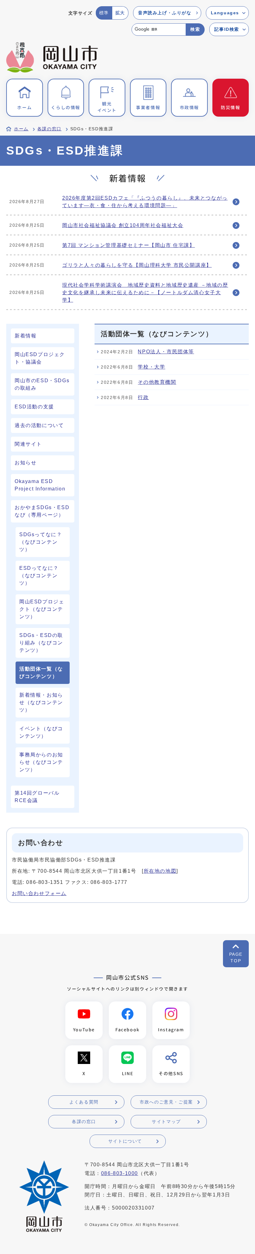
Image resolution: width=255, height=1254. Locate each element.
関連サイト (28, 444)
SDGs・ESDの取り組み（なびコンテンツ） (41, 643)
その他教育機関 (157, 382)
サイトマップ (166, 1121)
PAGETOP (236, 957)
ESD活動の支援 (34, 406)
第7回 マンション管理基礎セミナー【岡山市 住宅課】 (128, 245)
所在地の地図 (160, 871)
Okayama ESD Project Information (40, 485)
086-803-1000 (119, 1173)
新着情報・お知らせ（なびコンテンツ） (41, 702)
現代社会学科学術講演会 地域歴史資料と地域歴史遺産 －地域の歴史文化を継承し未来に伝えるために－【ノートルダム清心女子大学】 (145, 292)
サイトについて (125, 1141)
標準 (104, 12)
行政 (143, 397)
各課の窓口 (49, 129)
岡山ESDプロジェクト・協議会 (40, 358)
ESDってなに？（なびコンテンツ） (39, 575)
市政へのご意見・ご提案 (166, 1101)
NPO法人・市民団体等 (166, 351)
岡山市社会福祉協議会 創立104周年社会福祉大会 (122, 225)
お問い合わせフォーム (39, 893)
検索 (195, 29)
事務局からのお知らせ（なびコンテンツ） (41, 762)
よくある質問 (84, 1101)
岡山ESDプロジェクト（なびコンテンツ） (41, 609)
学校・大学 (151, 366)
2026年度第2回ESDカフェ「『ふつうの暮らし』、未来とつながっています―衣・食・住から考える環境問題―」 (145, 201)
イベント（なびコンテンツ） (41, 732)
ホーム (21, 129)
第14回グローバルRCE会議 (37, 796)
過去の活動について (39, 425)
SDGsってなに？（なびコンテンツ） (40, 542)
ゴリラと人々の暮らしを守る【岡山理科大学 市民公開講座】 (137, 265)
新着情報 (25, 335)
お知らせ (25, 462)
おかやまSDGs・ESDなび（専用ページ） (42, 511)
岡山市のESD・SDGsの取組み (42, 384)
